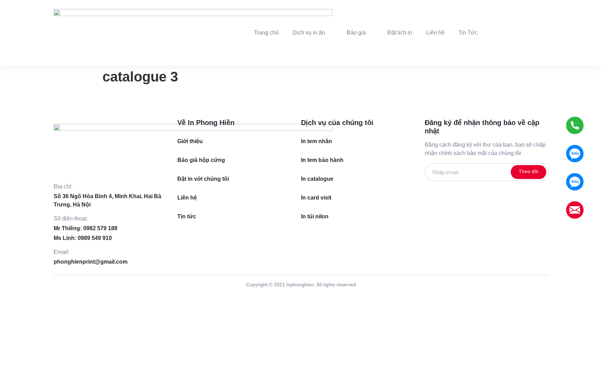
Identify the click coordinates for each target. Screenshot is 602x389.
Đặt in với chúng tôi (203, 179)
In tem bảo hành (322, 160)
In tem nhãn (316, 141)
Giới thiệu (190, 141)
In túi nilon (315, 216)
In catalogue (317, 179)
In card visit (316, 198)
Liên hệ (187, 198)
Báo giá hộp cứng (201, 160)
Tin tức (186, 216)
